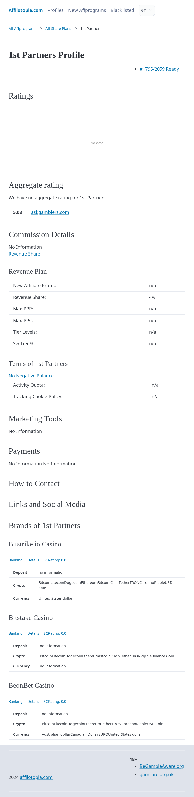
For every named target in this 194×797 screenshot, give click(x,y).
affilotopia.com (36, 777)
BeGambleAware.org (162, 766)
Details (33, 560)
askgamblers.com (50, 212)
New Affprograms (87, 10)
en (144, 10)
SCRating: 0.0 (55, 560)
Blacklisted (122, 10)
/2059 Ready (159, 69)
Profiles (55, 10)
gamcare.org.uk (157, 774)
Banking (16, 560)
